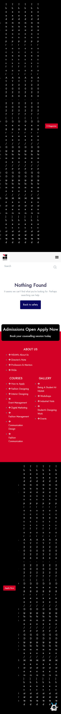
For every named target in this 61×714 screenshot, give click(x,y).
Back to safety (30, 304)
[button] (57, 257)
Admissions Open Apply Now (30, 329)
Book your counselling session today (30, 336)
